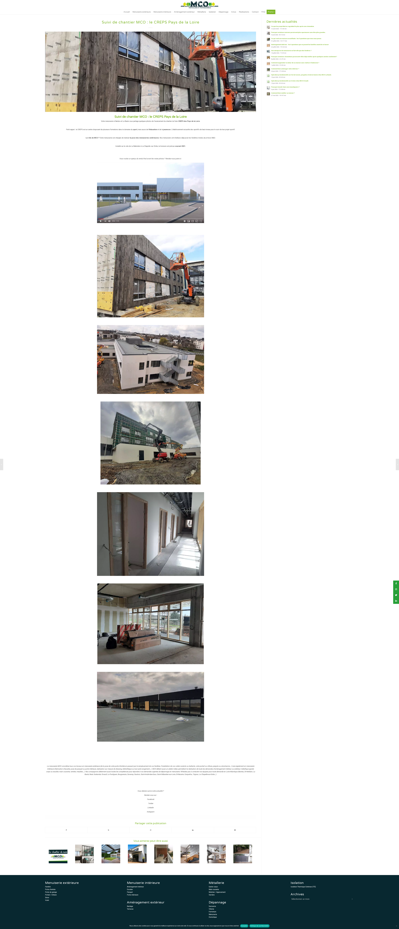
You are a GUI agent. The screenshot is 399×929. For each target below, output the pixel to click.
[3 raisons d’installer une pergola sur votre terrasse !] (397, 464)
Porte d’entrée (50, 889)
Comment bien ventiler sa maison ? (283, 93)
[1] (150, 72)
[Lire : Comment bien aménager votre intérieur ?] (268, 70)
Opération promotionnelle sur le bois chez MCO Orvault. (290, 81)
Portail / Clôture (51, 895)
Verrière (212, 895)
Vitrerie (211, 909)
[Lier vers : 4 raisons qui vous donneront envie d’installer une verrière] (84, 854)
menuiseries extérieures (149, 138)
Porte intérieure (132, 895)
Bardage (130, 906)
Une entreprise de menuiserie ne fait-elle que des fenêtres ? (291, 50)
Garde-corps (213, 887)
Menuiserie (213, 914)
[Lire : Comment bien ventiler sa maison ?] (268, 94)
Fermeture (212, 912)
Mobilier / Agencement (217, 892)
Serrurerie (212, 906)
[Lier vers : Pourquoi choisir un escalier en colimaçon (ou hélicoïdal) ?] (216, 854)
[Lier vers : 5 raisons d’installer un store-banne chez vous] (137, 854)
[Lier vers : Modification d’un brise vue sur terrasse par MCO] (164, 854)
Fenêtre (48, 887)
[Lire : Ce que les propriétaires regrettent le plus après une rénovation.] (268, 27)
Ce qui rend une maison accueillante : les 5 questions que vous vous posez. (296, 38)
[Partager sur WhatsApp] (151, 830)
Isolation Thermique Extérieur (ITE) (303, 887)
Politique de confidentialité (259, 926)
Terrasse (130, 909)
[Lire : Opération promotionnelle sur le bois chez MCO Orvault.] (268, 82)
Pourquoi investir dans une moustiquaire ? (285, 87)
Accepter (244, 926)
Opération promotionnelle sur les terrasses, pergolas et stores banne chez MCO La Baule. (301, 75)
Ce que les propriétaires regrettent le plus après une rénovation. (292, 26)
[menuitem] (126, 12)
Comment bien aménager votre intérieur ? (285, 69)
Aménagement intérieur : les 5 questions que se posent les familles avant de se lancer (300, 44)
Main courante (214, 889)
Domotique (213, 917)
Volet (47, 900)
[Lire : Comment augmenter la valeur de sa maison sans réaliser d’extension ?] (268, 64)
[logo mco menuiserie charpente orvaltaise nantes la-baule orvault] (199, 4)
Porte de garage (51, 892)
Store (47, 898)
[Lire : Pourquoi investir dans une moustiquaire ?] (268, 88)
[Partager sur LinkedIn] (193, 830)
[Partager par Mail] (235, 830)
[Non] (396, 926)
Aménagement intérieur (135, 887)
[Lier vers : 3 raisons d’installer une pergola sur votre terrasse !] (111, 854)
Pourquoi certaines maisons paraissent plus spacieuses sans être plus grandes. (298, 32)
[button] (396, 601)
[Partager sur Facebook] (66, 830)
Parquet (130, 892)
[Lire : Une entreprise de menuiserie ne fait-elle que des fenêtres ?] (268, 51)
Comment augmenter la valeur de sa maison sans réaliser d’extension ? (295, 63)
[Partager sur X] (108, 830)
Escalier (130, 889)
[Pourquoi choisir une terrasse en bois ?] (1, 464)
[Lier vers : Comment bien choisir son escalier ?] (190, 854)
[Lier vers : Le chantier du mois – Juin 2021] (58, 854)
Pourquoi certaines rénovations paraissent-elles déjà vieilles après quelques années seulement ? (304, 56)
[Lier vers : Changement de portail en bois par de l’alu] (243, 854)
